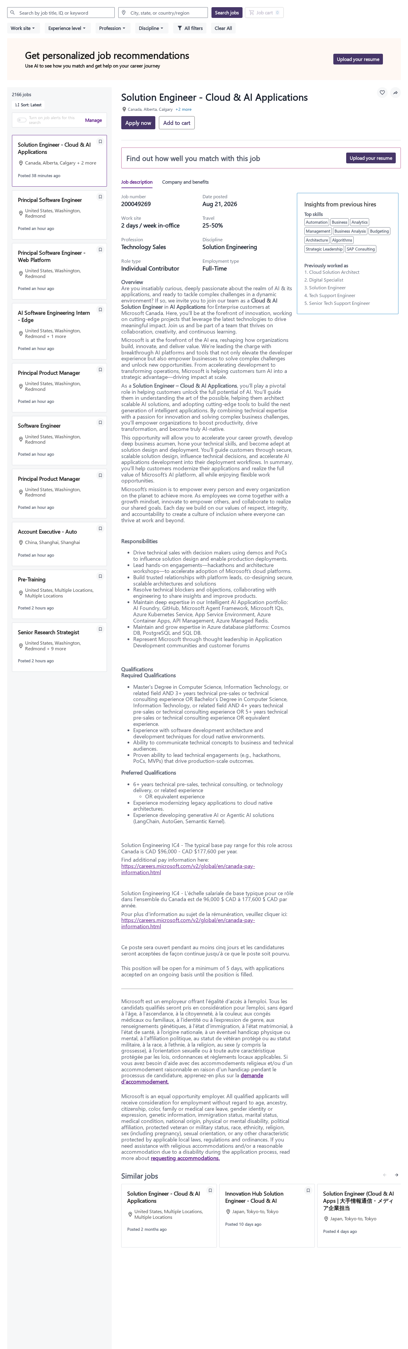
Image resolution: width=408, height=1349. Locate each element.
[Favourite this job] (382, 92)
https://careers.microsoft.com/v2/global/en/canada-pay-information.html (188, 869)
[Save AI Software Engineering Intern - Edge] (100, 309)
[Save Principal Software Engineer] (100, 197)
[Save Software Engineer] (100, 422)
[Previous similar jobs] (385, 1175)
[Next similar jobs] (396, 1175)
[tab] (139, 182)
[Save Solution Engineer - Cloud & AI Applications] (100, 141)
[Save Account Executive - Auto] (100, 528)
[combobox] (61, 12)
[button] (23, 28)
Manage (93, 120)
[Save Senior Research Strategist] (100, 629)
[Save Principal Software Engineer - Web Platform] (100, 249)
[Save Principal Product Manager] (100, 369)
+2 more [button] (183, 109)
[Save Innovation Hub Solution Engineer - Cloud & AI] (308, 1190)
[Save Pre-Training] (100, 576)
